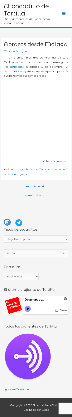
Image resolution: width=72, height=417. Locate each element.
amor (47, 169)
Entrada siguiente (36, 195)
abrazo (29, 169)
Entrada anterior (36, 186)
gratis (23, 174)
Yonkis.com (61, 161)
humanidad (59, 169)
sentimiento (11, 174)
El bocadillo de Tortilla (26, 9)
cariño (39, 169)
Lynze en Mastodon (16, 389)
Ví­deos (9, 51)
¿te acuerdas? (14, 66)
